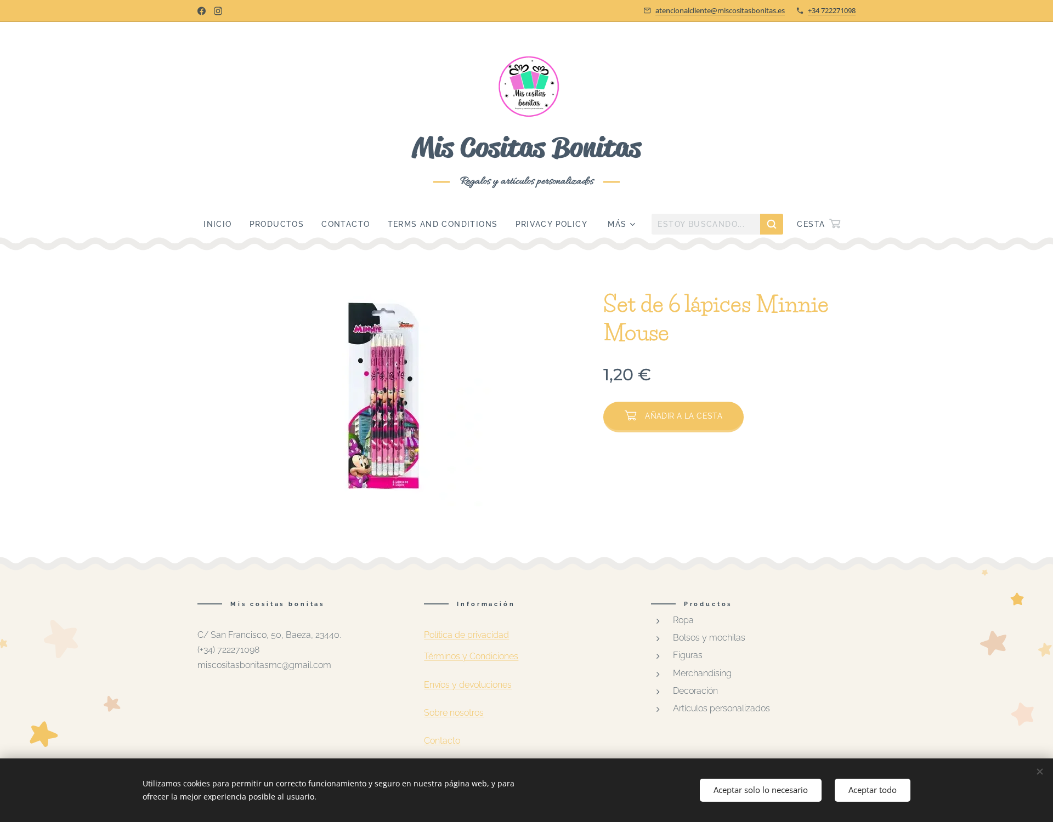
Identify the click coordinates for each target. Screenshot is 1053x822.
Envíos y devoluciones (468, 685)
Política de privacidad (466, 635)
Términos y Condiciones (471, 656)
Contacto (442, 740)
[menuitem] (221, 224)
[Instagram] (218, 11)
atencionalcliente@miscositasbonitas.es (720, 10)
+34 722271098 (832, 10)
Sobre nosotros (454, 712)
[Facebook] (201, 11)
